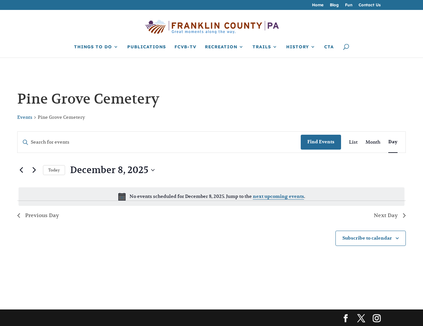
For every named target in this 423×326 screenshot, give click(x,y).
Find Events (320, 142)
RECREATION (221, 46)
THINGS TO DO (93, 46)
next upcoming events (278, 196)
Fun (348, 5)
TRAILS (261, 46)
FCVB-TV (185, 46)
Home (318, 5)
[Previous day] (21, 170)
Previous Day (42, 215)
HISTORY (297, 46)
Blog (334, 5)
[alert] (211, 196)
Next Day (386, 215)
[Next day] (34, 170)
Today (54, 169)
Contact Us (370, 5)
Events (24, 117)
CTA (329, 46)
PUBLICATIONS (146, 46)
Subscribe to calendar (367, 238)
